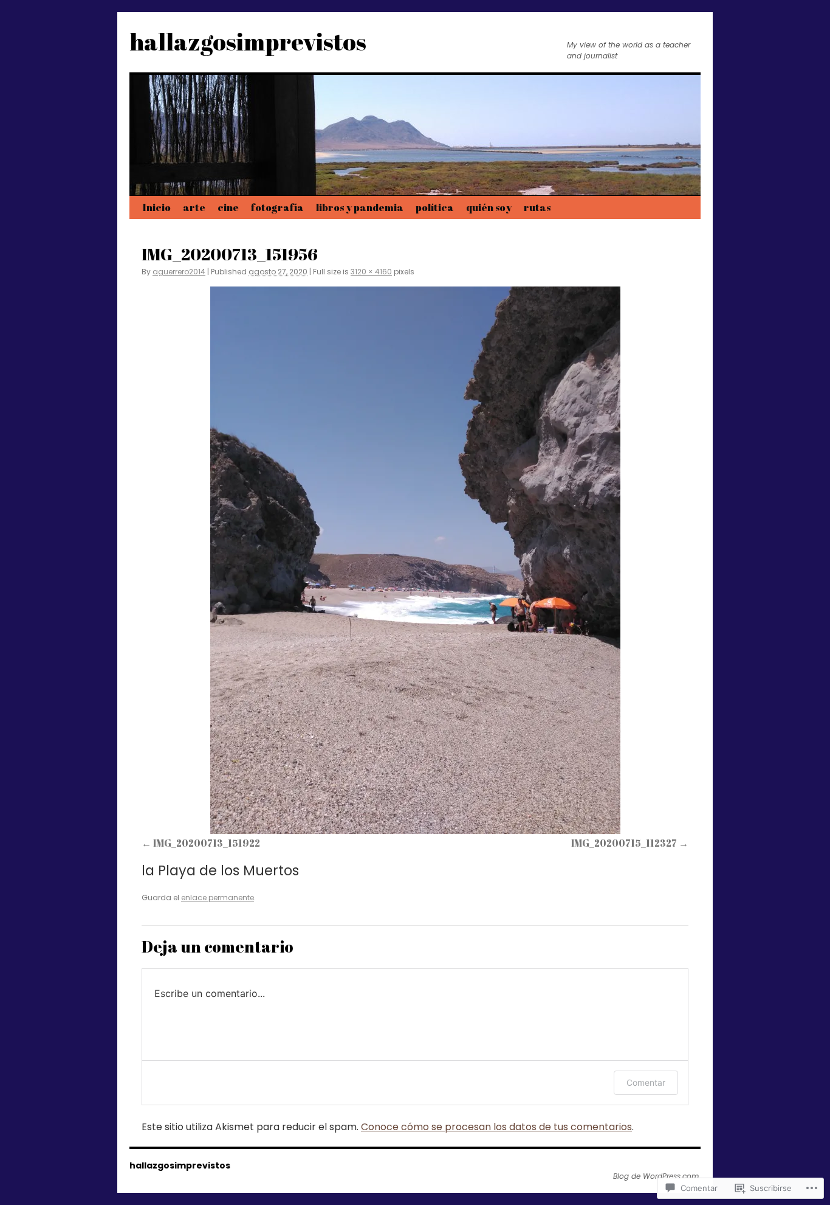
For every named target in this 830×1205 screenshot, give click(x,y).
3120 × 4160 (371, 271)
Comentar (645, 1082)
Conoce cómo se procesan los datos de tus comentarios (496, 1127)
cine (228, 207)
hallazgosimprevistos (247, 41)
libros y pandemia (359, 207)
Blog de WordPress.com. (657, 1176)
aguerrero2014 (179, 271)
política (435, 207)
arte (194, 207)
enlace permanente (217, 897)
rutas (537, 207)
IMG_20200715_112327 (624, 843)
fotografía (277, 207)
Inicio (157, 207)
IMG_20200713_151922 (206, 843)
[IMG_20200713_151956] (415, 560)
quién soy (489, 207)
